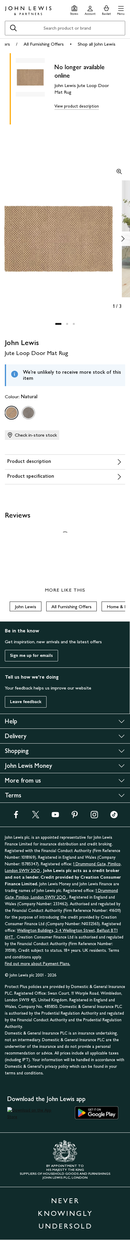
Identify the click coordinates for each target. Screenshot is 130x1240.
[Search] (13, 28)
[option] (11, 412)
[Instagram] (94, 816)
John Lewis (25, 606)
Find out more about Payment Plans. (37, 963)
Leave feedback (25, 701)
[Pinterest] (74, 816)
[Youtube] (55, 816)
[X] (35, 816)
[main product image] (35, 87)
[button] (121, 9)
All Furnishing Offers (44, 44)
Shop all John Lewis (96, 44)
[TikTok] (114, 816)
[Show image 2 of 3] (122, 238)
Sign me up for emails (31, 655)
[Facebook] (16, 816)
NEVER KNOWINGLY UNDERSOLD (65, 1213)
